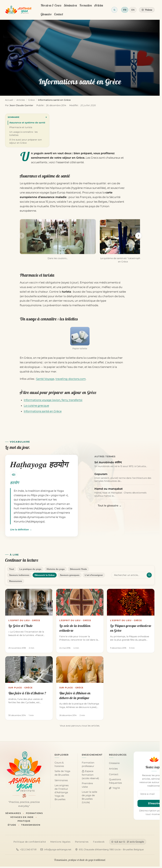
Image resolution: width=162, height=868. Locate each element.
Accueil (9, 100)
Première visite (87, 785)
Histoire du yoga (56, 569)
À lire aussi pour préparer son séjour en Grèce (25, 141)
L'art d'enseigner (94, 575)
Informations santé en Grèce (43, 411)
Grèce (31, 100)
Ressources (15, 581)
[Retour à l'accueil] (18, 10)
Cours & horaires (59, 764)
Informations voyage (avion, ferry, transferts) (53, 400)
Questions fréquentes (115, 781)
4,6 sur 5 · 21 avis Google (129, 841)
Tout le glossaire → (110, 505)
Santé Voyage (45, 378)
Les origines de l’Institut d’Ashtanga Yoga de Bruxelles (62, 792)
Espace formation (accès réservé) (90, 775)
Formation (85, 5)
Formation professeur (88, 764)
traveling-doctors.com (71, 378)
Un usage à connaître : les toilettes (23, 133)
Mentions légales (60, 841)
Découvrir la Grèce (45, 575)
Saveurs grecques (69, 575)
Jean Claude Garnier (21, 105)
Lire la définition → (21, 529)
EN (132, 9)
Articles (98, 5)
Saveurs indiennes (19, 575)
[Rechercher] (149, 575)
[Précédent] (21, 235)
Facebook (98, 841)
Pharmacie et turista (20, 127)
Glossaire (46, 14)
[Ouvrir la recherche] (114, 10)
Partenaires (82, 841)
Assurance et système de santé (27, 122)
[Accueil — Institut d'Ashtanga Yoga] (24, 771)
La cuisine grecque (36, 405)
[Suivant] (138, 235)
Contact (58, 14)
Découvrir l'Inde (78, 569)
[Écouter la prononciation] (13, 474)
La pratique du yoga (30, 569)
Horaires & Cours (51, 5)
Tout (11, 569)
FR (124, 9)
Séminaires (70, 5)
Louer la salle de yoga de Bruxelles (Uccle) (89, 797)
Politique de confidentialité (29, 841)
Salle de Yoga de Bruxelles (62, 773)
